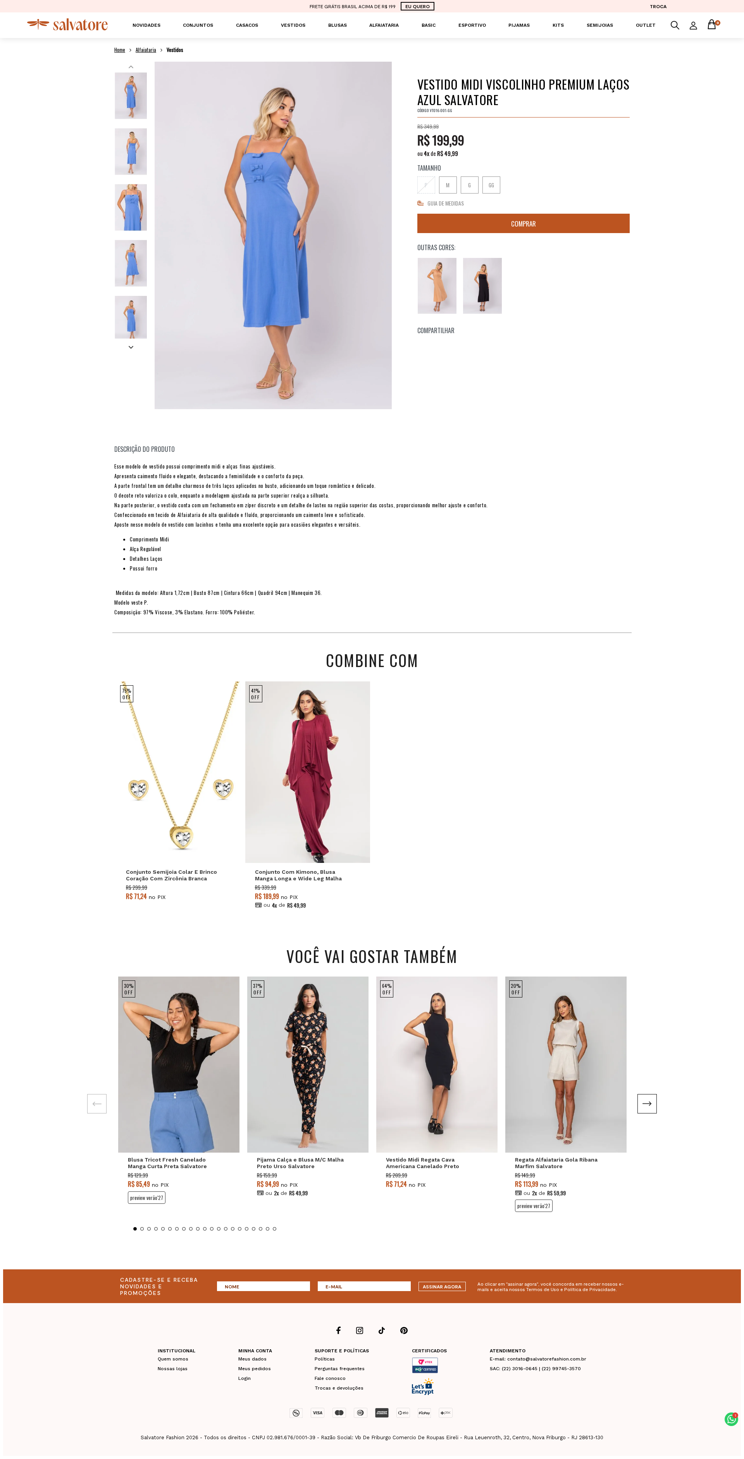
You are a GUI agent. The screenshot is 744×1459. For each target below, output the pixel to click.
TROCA (658, 6)
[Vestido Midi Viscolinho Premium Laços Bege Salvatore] (437, 286)
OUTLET (646, 25)
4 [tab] (156, 1229)
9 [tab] (191, 1229)
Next (647, 1103)
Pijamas (519, 25)
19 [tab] (260, 1229)
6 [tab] (170, 1229)
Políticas (325, 1359)
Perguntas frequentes (340, 1368)
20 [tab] (267, 1229)
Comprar (523, 223)
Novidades (146, 25)
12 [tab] (212, 1229)
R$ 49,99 (447, 153)
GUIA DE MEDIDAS (445, 203)
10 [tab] (198, 1229)
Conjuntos (198, 25)
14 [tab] (225, 1229)
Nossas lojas (173, 1368)
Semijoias (600, 25)
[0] (711, 25)
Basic (429, 25)
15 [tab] (232, 1229)
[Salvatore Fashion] (67, 28)
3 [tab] (149, 1229)
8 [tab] (184, 1229)
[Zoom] (131, 95)
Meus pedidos (254, 1368)
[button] (731, 1419)
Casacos (247, 25)
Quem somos (173, 1359)
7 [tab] (177, 1229)
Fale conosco (330, 1378)
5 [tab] (163, 1229)
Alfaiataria (384, 25)
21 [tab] (274, 1229)
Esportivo (472, 25)
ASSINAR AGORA (442, 1286)
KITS (558, 25)
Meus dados (252, 1359)
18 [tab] (253, 1229)
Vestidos (293, 25)
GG (491, 185)
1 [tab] (135, 1229)
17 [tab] (246, 1229)
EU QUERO (417, 6)
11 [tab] (205, 1229)
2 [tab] (142, 1229)
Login (244, 1378)
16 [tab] (239, 1229)
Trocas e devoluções (339, 1388)
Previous (130, 65)
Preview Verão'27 (146, 1197)
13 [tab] (218, 1229)
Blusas (337, 25)
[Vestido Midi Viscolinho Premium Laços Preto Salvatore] (482, 286)
